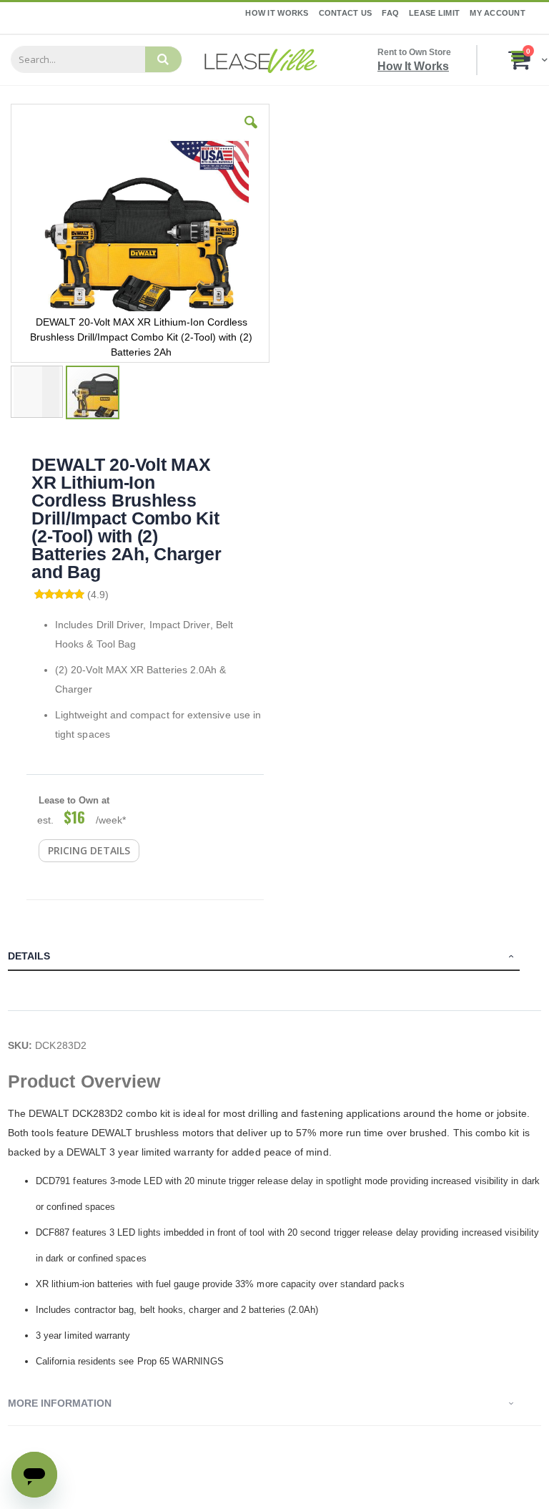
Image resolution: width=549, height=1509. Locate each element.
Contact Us (345, 13)
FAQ (390, 13)
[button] (251, 133)
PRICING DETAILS (89, 850)
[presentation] (274, 958)
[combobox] (78, 59)
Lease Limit (434, 13)
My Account (497, 13)
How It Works (276, 13)
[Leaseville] (261, 60)
